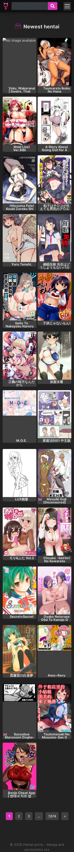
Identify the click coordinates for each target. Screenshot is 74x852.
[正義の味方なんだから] (19, 356)
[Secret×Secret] (19, 590)
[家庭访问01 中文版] (54, 414)
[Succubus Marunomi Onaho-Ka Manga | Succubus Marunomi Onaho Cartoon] (19, 708)
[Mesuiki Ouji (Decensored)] (54, 473)
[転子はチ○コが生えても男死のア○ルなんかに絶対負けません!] (54, 179)
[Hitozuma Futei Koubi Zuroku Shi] (19, 179)
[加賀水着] (54, 356)
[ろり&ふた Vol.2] (19, 532)
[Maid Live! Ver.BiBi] (19, 121)
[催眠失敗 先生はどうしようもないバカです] (54, 238)
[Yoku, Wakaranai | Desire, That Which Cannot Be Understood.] (19, 62)
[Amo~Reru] (54, 649)
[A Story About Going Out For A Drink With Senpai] (54, 121)
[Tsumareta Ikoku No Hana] (54, 62)
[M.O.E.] (19, 414)
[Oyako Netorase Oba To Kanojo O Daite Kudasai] (54, 590)
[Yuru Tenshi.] (19, 238)
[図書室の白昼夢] (19, 649)
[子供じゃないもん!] (54, 297)
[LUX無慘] (19, 473)
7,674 (52, 816)
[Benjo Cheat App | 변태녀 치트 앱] (19, 767)
